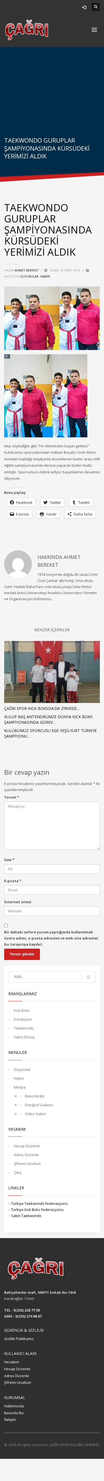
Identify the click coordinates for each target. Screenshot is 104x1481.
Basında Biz (35, 1096)
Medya (20, 1087)
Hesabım (11, 1361)
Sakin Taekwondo (26, 1215)
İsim (9, 859)
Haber (45, 276)
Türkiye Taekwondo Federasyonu (39, 1203)
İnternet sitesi (17, 901)
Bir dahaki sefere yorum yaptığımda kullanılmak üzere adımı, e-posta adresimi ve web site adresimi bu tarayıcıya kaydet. (51, 938)
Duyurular (29, 276)
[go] (88, 977)
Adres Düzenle (26, 1154)
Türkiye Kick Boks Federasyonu (37, 1209)
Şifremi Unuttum (27, 1163)
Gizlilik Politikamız (19, 1338)
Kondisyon (23, 1019)
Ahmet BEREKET (27, 270)
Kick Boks (22, 1010)
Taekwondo (24, 1028)
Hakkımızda (14, 1405)
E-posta (12, 880)
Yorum (11, 797)
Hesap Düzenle (27, 1145)
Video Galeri (35, 1113)
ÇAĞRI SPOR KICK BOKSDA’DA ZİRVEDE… (42, 708)
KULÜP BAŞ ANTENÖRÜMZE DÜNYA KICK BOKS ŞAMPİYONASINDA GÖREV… (48, 719)
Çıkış (17, 1172)
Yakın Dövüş (24, 1037)
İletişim (10, 1419)
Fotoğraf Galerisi (39, 1104)
